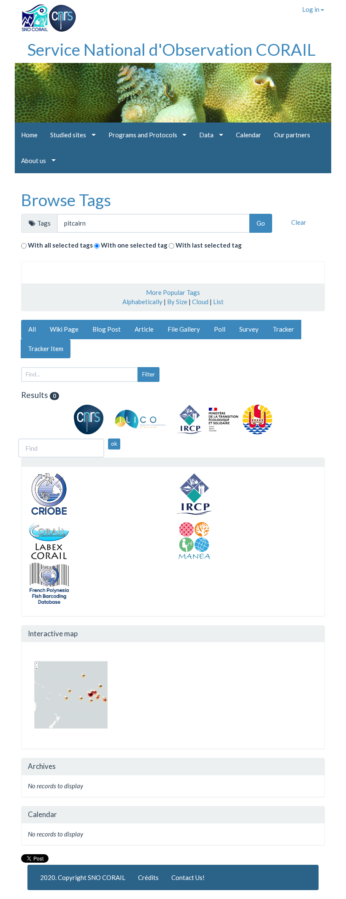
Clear (298, 222)
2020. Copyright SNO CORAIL (82, 877)
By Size (177, 301)
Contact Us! (188, 877)
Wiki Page (64, 329)
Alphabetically (142, 301)
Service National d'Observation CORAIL (171, 49)
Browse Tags (66, 200)
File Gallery (184, 329)
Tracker (283, 329)
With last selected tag (209, 245)
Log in (311, 9)
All (32, 329)
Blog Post (106, 329)
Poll (219, 329)
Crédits (148, 877)
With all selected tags (60, 245)
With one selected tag (134, 245)
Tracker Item (45, 348)
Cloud (200, 301)
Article (144, 329)
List (218, 301)
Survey (249, 329)
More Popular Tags (173, 292)
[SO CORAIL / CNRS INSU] (45, 15)
